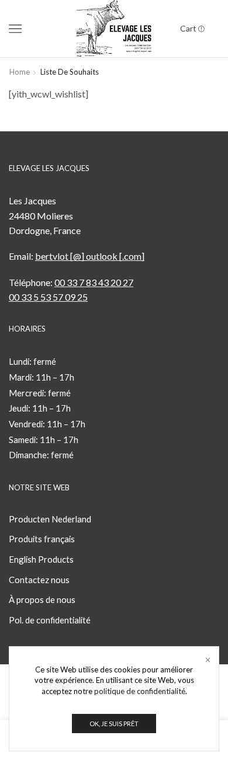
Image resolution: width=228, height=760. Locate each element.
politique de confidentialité (139, 691)
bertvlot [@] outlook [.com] (89, 256)
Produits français (42, 539)
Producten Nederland (50, 519)
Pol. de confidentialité (50, 620)
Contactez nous (39, 579)
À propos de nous (42, 599)
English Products (41, 559)
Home (19, 71)
